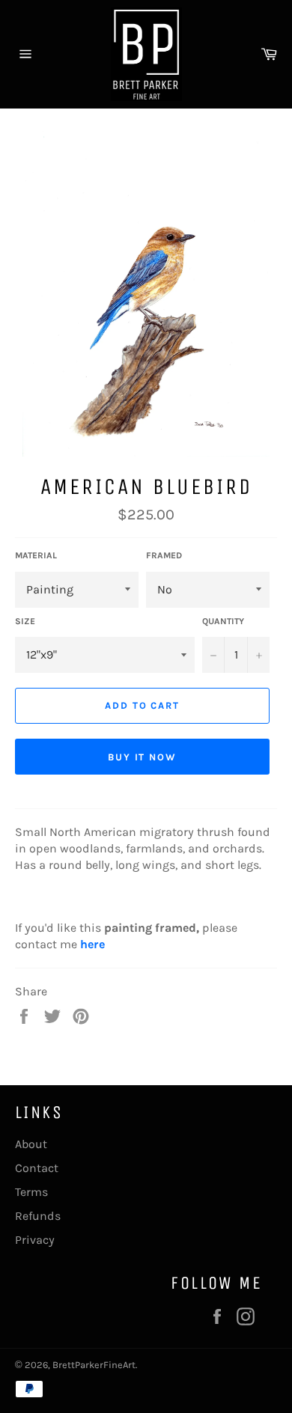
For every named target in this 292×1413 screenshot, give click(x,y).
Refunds (38, 1216)
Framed (164, 555)
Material (36, 555)
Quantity (223, 621)
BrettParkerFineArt (94, 1364)
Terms (31, 1192)
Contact (36, 1168)
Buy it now (142, 757)
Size (25, 621)
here (92, 944)
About (31, 1144)
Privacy (35, 1240)
